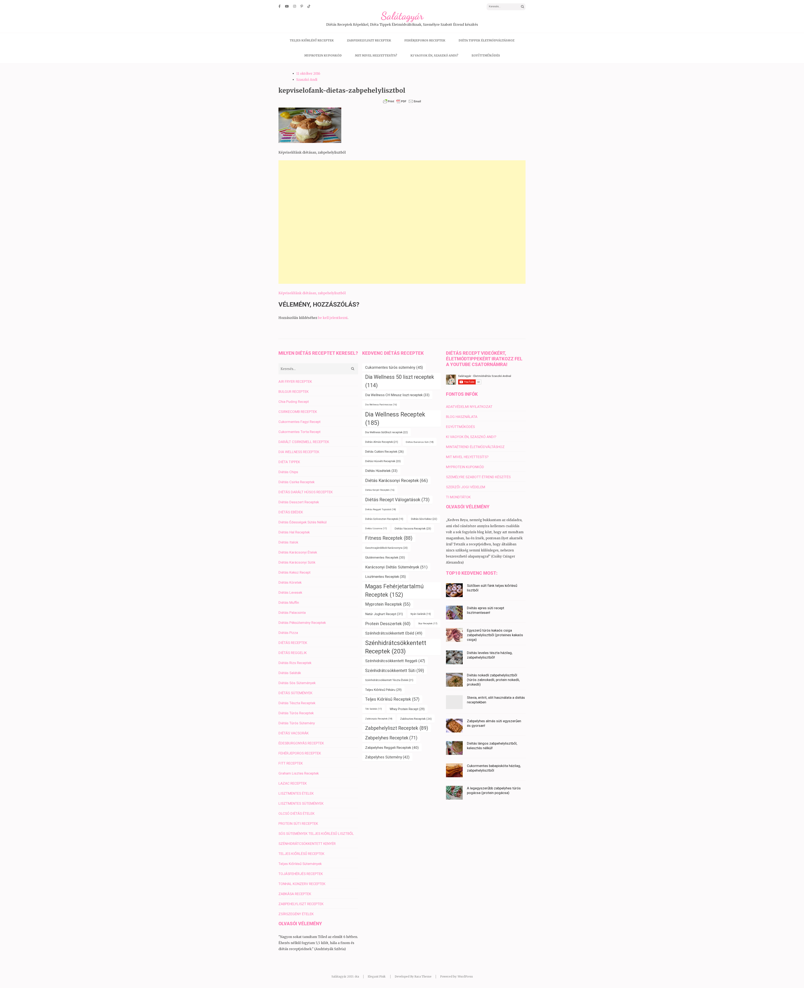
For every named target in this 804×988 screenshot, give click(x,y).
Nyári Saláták (421, 614)
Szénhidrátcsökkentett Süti (394, 670)
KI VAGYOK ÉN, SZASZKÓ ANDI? (434, 55)
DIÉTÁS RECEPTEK (292, 643)
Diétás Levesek (290, 592)
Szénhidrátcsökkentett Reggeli (395, 661)
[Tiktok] (308, 6)
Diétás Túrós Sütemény (296, 723)
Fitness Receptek (388, 538)
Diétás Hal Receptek (294, 532)
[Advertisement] (402, 222)
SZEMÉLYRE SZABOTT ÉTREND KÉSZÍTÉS (478, 477)
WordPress (465, 976)
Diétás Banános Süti (420, 442)
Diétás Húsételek (381, 471)
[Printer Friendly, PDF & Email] (402, 101)
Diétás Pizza (288, 633)
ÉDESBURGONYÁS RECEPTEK (301, 743)
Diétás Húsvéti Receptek (383, 461)
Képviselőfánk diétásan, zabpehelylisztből (312, 293)
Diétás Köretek (290, 582)
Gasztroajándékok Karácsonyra (386, 547)
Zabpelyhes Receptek (391, 737)
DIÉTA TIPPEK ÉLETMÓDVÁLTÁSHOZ (486, 40)
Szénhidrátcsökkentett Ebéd (393, 633)
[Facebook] (279, 6)
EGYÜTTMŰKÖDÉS (486, 55)
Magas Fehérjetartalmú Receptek (394, 590)
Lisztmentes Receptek (385, 577)
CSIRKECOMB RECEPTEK (297, 412)
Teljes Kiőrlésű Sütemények (300, 864)
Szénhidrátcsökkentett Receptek (395, 647)
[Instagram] (294, 6)
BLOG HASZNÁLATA (461, 417)
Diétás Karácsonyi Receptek (396, 480)
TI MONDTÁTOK (458, 497)
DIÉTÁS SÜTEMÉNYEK (295, 693)
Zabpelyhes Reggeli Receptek (392, 747)
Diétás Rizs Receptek (294, 663)
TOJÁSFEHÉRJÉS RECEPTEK (300, 874)
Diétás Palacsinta (292, 612)
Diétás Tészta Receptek (296, 703)
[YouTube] (287, 6)
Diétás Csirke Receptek (296, 482)
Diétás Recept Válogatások (397, 499)
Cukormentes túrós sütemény (394, 367)
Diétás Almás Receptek (381, 441)
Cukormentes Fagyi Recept (299, 422)
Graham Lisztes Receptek (298, 773)
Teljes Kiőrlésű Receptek (392, 699)
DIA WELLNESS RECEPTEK (298, 452)
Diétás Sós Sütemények (297, 683)
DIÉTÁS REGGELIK (292, 653)
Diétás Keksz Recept (294, 572)
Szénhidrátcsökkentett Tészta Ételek (389, 680)
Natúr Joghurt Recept (384, 614)
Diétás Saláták (289, 673)
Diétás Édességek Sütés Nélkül (302, 522)
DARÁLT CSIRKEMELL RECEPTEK (303, 442)
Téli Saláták (373, 709)
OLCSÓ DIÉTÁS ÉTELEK (296, 813)
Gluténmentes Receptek (385, 557)
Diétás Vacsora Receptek (413, 528)
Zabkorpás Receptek (378, 718)
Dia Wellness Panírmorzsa (381, 404)
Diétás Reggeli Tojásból (380, 509)
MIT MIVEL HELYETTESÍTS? (376, 55)
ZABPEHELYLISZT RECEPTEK (369, 40)
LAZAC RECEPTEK (292, 783)
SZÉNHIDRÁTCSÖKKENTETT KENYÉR (307, 844)
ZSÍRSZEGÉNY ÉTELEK (296, 914)
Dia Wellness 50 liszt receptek (399, 381)
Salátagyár (402, 16)
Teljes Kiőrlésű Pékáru (383, 690)
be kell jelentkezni (333, 318)
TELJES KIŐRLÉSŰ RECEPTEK (312, 40)
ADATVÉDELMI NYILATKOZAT (469, 407)
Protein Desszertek (387, 623)
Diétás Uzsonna (376, 528)
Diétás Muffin (288, 602)
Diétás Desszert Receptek (298, 502)
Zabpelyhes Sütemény (387, 757)
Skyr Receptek (427, 623)
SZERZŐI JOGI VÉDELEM (465, 487)
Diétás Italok (288, 542)
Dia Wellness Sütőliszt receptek (386, 432)
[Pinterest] (301, 6)
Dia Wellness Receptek (395, 418)
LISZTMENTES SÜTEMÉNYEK (300, 803)
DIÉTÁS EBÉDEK (290, 512)
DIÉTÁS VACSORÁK (293, 733)
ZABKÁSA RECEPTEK (294, 894)
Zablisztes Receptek (416, 718)
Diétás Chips (288, 472)
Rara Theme (423, 976)
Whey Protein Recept (407, 709)
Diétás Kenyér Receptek (379, 490)
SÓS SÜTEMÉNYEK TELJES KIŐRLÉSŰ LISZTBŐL (316, 833)
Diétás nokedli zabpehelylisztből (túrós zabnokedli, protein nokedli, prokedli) (493, 679)
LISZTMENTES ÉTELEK (296, 793)
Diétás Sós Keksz (424, 518)
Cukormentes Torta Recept (299, 432)
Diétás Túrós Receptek (296, 713)
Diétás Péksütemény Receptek (302, 623)
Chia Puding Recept (293, 402)
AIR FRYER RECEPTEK (295, 381)
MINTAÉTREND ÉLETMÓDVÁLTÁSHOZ (475, 447)
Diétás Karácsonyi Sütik (296, 562)
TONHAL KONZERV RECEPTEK (301, 884)
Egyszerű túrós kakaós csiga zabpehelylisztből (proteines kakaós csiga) (495, 635)
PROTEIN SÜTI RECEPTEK (298, 823)
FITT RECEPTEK (290, 763)
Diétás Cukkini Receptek (384, 451)
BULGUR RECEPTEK (293, 391)
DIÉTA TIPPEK (289, 462)
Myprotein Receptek (387, 604)
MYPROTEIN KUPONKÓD (323, 55)
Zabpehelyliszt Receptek (396, 728)
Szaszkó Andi (306, 80)
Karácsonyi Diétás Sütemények (396, 567)
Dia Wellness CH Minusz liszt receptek (397, 395)
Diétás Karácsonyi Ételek (297, 552)
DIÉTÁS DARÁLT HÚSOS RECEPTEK (305, 492)
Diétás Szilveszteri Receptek (384, 519)
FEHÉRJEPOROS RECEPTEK (424, 40)
